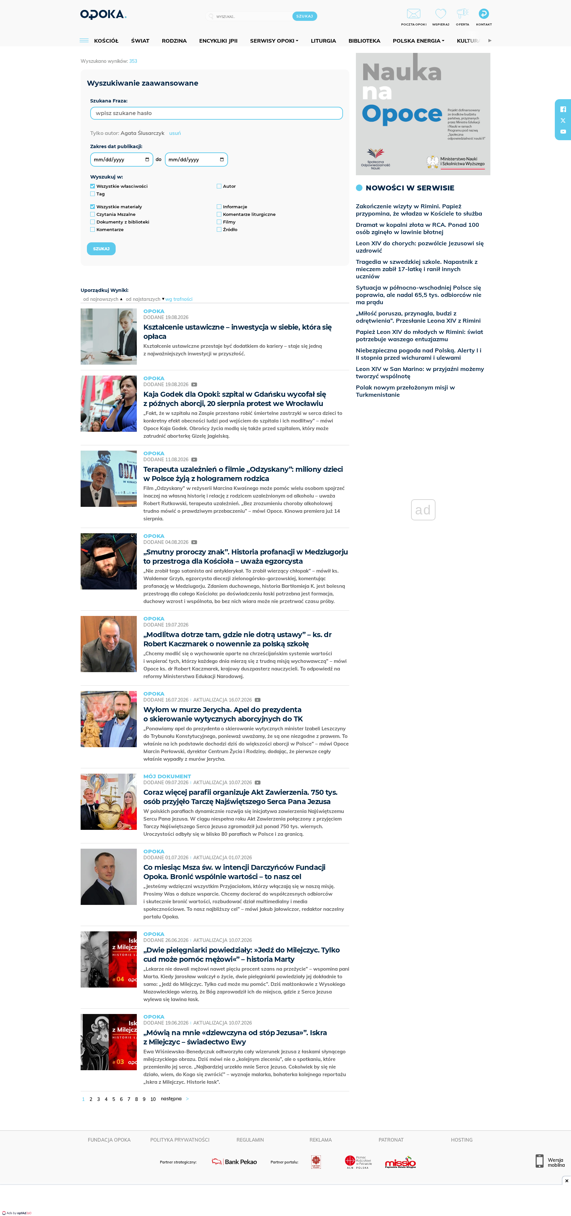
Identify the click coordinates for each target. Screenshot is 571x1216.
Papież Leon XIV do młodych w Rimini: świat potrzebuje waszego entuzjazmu (419, 335)
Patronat (391, 1140)
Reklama (321, 1140)
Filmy (229, 221)
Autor (229, 186)
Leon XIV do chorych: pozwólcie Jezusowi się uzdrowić (420, 246)
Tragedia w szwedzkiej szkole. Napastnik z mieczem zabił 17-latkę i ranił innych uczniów (416, 269)
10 (153, 1099)
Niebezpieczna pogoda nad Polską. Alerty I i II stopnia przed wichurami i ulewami (418, 353)
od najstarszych (143, 299)
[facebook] (563, 109)
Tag (100, 193)
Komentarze (110, 229)
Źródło (230, 229)
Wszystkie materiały (119, 206)
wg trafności (178, 299)
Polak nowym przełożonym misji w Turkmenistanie (405, 391)
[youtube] (563, 131)
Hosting (462, 1140)
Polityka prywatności (179, 1140)
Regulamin (250, 1140)
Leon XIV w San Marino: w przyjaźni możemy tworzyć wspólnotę (420, 372)
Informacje (235, 206)
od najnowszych (100, 299)
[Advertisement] (285, 1201)
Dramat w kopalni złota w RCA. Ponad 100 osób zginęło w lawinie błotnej (417, 228)
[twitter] (563, 120)
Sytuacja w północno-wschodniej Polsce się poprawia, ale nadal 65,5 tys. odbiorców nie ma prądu (418, 295)
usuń (175, 133)
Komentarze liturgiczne (249, 214)
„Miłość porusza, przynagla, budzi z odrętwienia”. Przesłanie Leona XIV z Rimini (418, 316)
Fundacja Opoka (109, 1140)
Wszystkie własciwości (122, 186)
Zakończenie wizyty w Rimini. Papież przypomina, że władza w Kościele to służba (419, 209)
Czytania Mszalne (115, 214)
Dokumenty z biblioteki (122, 221)
